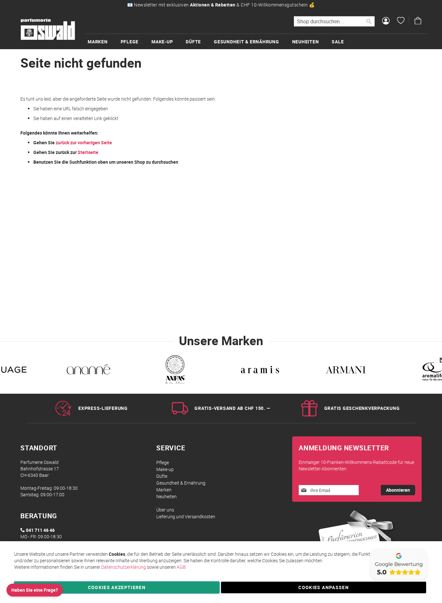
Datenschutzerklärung (123, 567)
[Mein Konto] (386, 21)
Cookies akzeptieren (117, 587)
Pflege (162, 462)
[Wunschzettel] (400, 21)
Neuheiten (166, 496)
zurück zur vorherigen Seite (84, 142)
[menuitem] (104, 41)
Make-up (165, 469)
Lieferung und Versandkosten (185, 516)
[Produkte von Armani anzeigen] (345, 371)
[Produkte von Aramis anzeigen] (260, 371)
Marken (163, 490)
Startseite (88, 152)
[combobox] (334, 21)
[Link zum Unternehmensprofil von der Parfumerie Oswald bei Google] (398, 580)
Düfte (161, 476)
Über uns (165, 510)
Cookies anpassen (323, 587)
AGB (181, 567)
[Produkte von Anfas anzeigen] (174, 371)
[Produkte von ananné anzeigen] (88, 371)
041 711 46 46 (40, 530)
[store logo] (47, 29)
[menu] (256, 41)
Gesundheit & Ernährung (180, 483)
